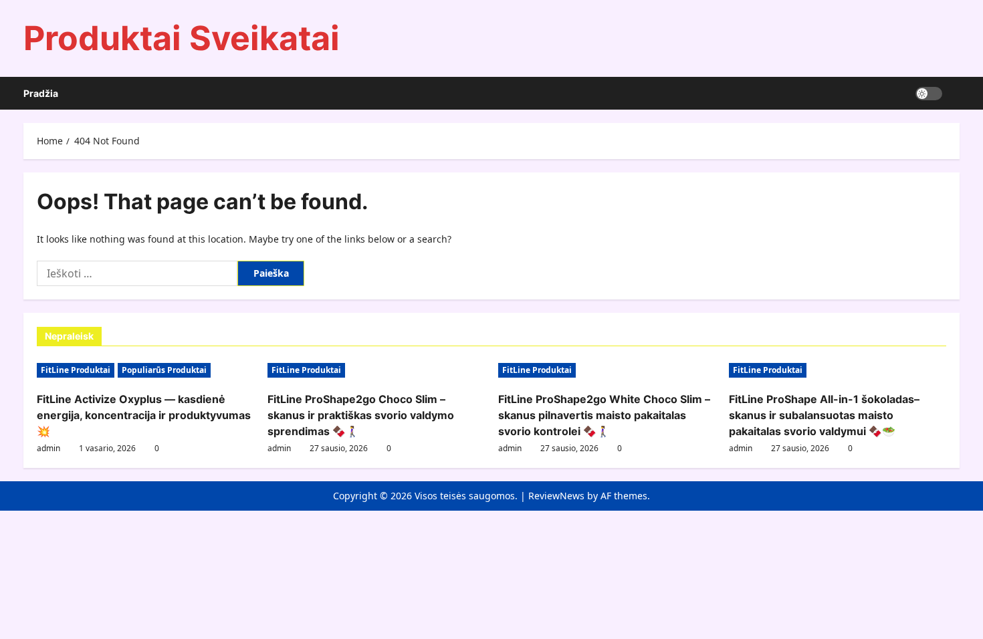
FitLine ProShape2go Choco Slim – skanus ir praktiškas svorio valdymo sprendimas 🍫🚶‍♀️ (360, 415)
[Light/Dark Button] (928, 93)
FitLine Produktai (75, 370)
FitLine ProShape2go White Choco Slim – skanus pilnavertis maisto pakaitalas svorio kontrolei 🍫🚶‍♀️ (604, 415)
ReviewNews (556, 495)
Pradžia (40, 93)
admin (48, 448)
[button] (956, 93)
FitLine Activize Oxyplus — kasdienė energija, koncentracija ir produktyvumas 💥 (144, 415)
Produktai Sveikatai (181, 38)
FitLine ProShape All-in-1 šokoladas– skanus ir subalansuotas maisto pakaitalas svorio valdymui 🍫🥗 (824, 415)
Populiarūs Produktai (164, 370)
